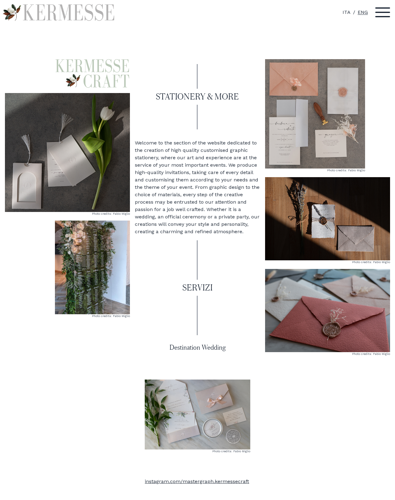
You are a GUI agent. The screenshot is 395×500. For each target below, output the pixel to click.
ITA (347, 12)
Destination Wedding (197, 347)
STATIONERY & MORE (197, 96)
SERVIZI (197, 287)
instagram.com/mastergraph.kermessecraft (197, 481)
